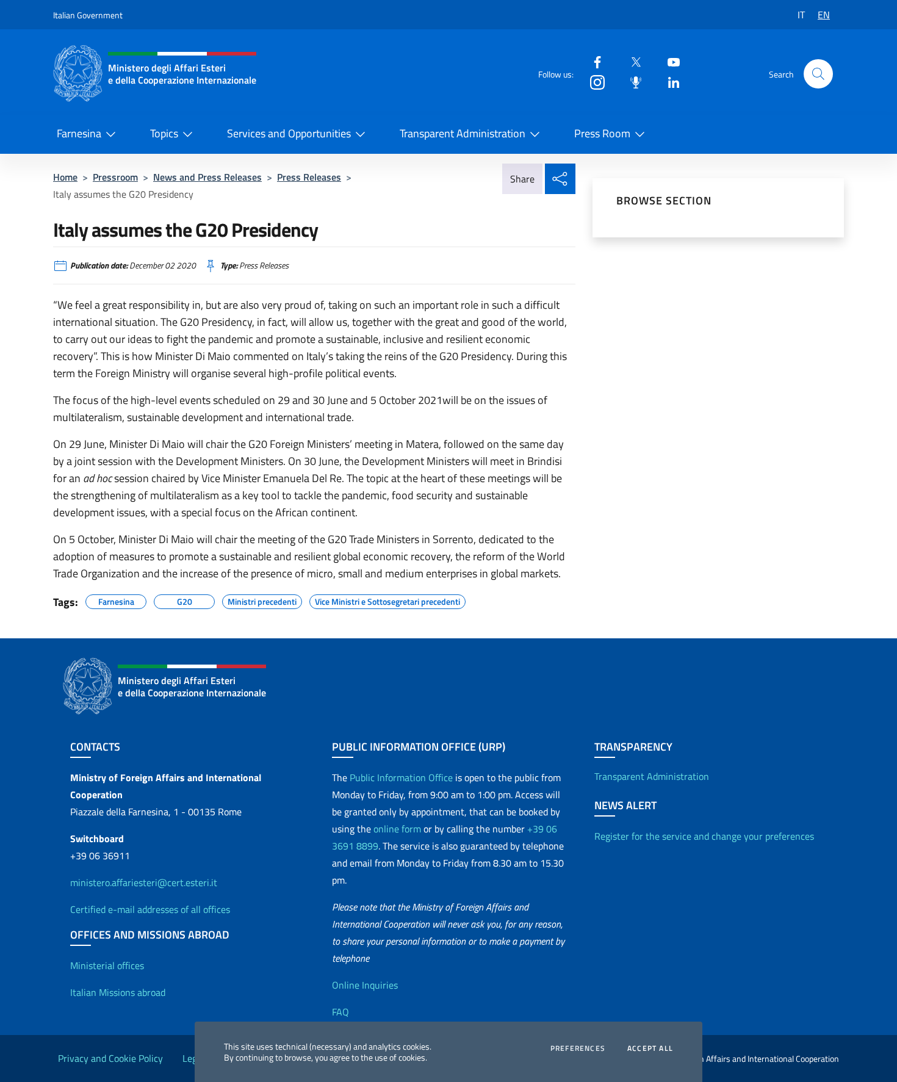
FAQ (340, 1011)
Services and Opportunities (289, 133)
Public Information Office (401, 777)
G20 (184, 600)
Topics (164, 133)
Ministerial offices (107, 965)
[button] (818, 73)
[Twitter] (631, 61)
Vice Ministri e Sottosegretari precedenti (387, 600)
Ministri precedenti (262, 600)
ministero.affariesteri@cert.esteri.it (143, 882)
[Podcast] (631, 81)
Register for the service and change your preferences (704, 836)
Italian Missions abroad (117, 992)
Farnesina (79, 133)
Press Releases (309, 177)
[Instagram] (592, 81)
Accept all (650, 1048)
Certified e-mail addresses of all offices (150, 909)
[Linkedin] (669, 81)
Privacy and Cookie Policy (110, 1058)
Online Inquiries (365, 985)
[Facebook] (592, 61)
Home (65, 177)
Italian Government (88, 15)
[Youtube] (669, 61)
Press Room (602, 133)
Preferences (577, 1048)
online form (397, 828)
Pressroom (115, 177)
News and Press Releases (207, 177)
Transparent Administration (462, 133)
